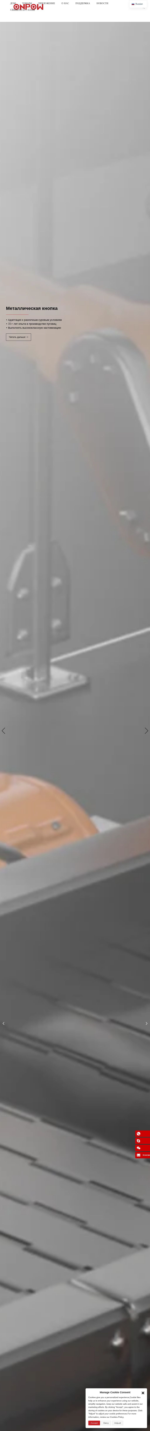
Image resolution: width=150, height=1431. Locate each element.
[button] (3, 731)
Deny (106, 1423)
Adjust (117, 1423)
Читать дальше (17, 337)
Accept (94, 1423)
